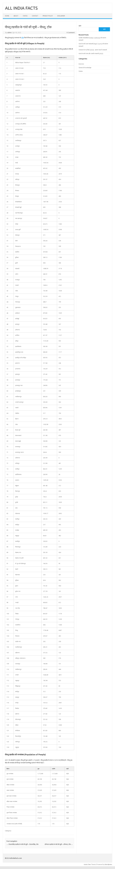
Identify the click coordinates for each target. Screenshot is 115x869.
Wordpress (108, 864)
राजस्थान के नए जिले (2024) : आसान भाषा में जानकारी (93, 50)
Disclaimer (61, 16)
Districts (81, 64)
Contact (35, 16)
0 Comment (71, 32)
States (25, 16)
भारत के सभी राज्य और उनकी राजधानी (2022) (91, 53)
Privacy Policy (48, 16)
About (16, 16)
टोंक (22, 38)
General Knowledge (85, 67)
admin (9, 32)
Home (7, 16)
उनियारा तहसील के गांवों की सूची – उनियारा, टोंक (59, 844)
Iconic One (87, 864)
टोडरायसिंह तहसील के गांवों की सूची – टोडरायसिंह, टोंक (22, 844)
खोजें (80, 26)
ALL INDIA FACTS (21, 8)
